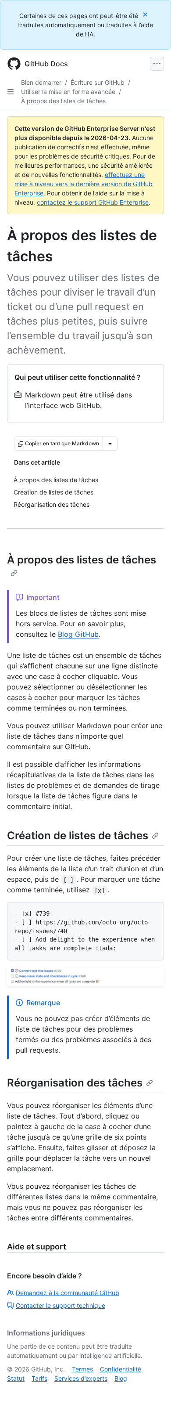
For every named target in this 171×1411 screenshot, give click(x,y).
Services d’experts (80, 1378)
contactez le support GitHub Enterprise (93, 202)
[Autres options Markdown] (110, 444)
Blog (120, 1378)
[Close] (146, 14)
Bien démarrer (41, 82)
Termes (82, 1369)
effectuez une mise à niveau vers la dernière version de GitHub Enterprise (83, 184)
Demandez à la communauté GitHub (67, 1292)
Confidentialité (120, 1369)
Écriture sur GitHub (98, 82)
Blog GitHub (78, 634)
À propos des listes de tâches (63, 101)
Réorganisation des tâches (74, 1082)
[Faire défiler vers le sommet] (151, 1391)
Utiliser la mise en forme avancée (68, 91)
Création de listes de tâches (77, 835)
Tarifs (39, 1378)
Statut (16, 1378)
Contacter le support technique (60, 1305)
